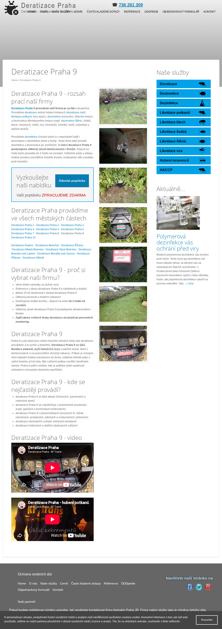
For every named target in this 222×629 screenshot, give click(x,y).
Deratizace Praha (22, 108)
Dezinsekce (169, 93)
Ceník (79, 11)
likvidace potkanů (21, 116)
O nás (44, 11)
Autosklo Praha (123, 610)
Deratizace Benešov (47, 245)
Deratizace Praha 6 (72, 229)
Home (32, 11)
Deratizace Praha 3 (72, 225)
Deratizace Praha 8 (47, 233)
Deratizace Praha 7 (22, 233)
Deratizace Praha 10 (23, 237)
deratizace (31, 112)
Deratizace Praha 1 (22, 225)
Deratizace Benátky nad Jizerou (56, 253)
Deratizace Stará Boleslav (61, 249)
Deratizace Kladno (22, 245)
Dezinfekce (169, 103)
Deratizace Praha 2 (47, 225)
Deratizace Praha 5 (47, 229)
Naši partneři (26, 601)
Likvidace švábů (173, 132)
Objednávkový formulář (181, 11)
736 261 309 (131, 4)
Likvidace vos (171, 151)
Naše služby (61, 11)
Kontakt (209, 11)
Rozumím (206, 619)
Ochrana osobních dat (35, 574)
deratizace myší (76, 112)
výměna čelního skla (192, 610)
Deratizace (168, 84)
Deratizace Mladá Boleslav (28, 249)
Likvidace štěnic (173, 141)
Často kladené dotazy (103, 11)
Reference (132, 11)
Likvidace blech (173, 122)
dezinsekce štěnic (71, 120)
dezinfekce (31, 136)
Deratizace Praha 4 (22, 229)
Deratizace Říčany (72, 245)
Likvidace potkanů (175, 112)
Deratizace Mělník (33, 257)
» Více (190, 283)
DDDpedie (151, 11)
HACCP (166, 170)
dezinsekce (54, 116)
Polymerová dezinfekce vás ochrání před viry (178, 242)
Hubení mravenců (174, 160)
